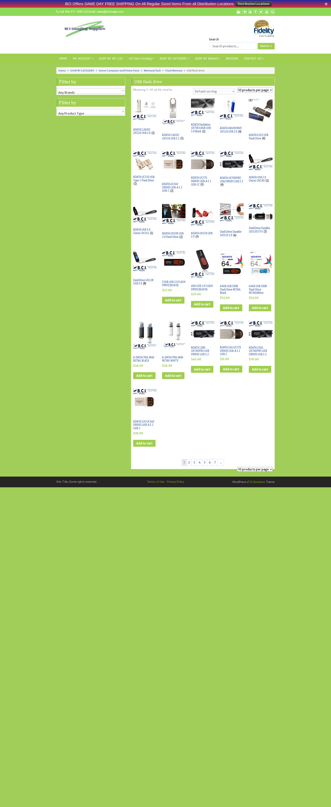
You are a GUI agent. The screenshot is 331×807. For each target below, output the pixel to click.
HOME (63, 58)
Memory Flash (152, 70)
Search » (266, 46)
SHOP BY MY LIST (111, 58)
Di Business (257, 482)
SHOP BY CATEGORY (173, 58)
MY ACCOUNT (82, 58)
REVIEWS (232, 58)
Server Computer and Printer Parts (119, 70)
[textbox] (91, 92)
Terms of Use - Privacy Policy (165, 481)
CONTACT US (252, 58)
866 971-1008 (74, 11)
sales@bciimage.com (110, 11)
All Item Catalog (140, 58)
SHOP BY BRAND (206, 58)
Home (62, 70)
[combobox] (91, 90)
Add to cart (173, 300)
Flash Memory (173, 70)
